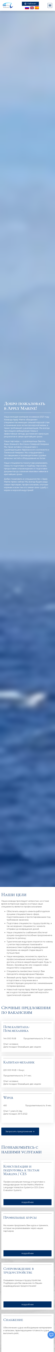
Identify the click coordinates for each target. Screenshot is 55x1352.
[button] (50, 5)
